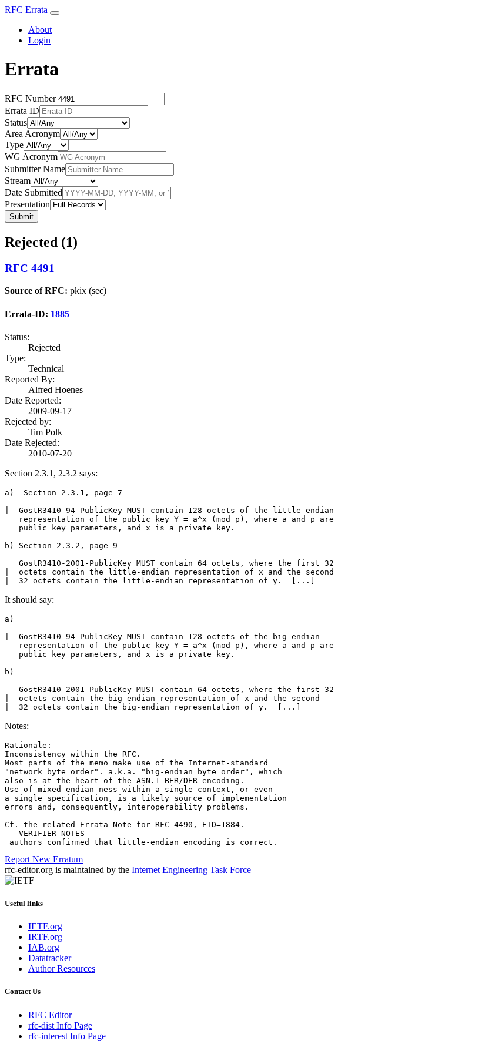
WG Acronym (31, 157)
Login (39, 40)
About (40, 30)
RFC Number (30, 98)
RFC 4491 (30, 268)
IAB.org (43, 947)
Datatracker (49, 958)
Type (14, 145)
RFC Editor (50, 1015)
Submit (21, 216)
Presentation (27, 204)
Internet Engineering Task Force (191, 870)
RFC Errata (26, 10)
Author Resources (61, 968)
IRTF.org (45, 937)
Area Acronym (32, 134)
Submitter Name (35, 169)
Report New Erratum (44, 859)
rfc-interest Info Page (67, 1036)
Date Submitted (33, 192)
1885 (60, 314)
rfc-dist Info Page (60, 1025)
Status (16, 122)
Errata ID (22, 111)
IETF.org (45, 926)
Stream (18, 181)
